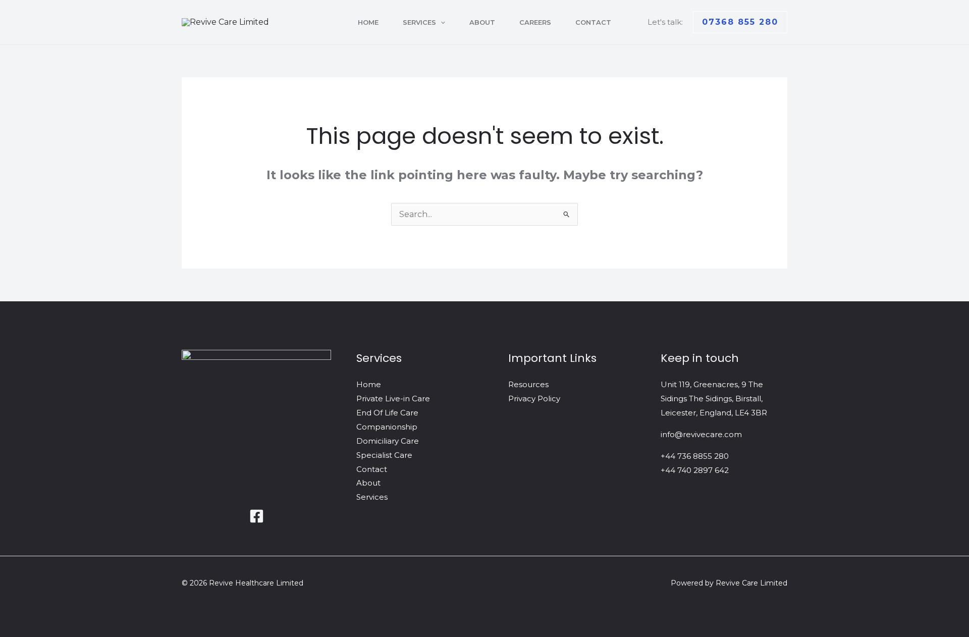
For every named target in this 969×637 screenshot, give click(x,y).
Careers (535, 22)
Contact (593, 22)
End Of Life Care (387, 412)
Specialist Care (384, 455)
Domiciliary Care (387, 441)
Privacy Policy (534, 398)
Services (419, 22)
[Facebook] (256, 516)
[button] (440, 22)
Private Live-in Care (393, 398)
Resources (528, 384)
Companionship (386, 427)
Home (368, 22)
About (482, 22)
